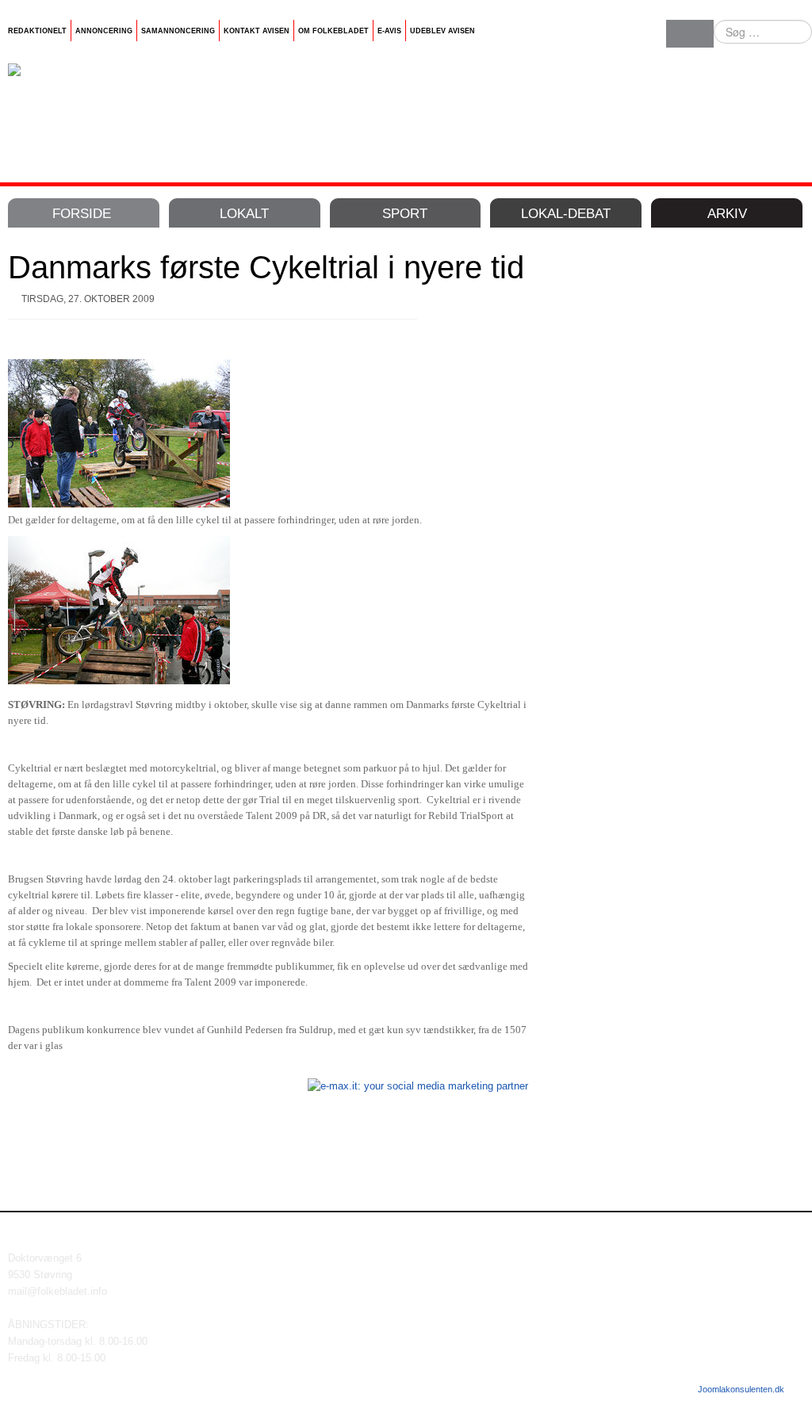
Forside (81, 213)
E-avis (389, 31)
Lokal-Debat (566, 213)
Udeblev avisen (442, 31)
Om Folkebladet (333, 31)
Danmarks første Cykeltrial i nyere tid (266, 267)
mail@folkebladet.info (57, 1291)
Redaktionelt (37, 31)
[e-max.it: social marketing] (418, 1085)
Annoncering (103, 31)
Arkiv (727, 213)
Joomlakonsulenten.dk (741, 1389)
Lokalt (244, 213)
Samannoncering (178, 31)
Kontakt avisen (256, 31)
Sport (404, 213)
